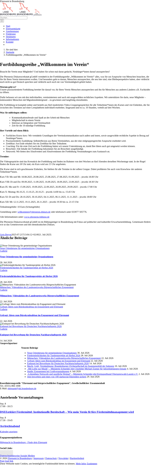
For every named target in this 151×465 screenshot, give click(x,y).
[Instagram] (1, 453)
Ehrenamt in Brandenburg (20, 458)
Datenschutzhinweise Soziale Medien (17, 455)
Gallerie (3, 251)
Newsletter (63, 458)
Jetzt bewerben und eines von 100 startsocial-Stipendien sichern (56, 376)
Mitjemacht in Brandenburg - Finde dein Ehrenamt (23, 442)
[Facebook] (4, 453)
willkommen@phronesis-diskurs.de (34, 212)
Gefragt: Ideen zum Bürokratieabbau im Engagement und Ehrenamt (31, 306)
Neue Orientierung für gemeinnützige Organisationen (25, 248)
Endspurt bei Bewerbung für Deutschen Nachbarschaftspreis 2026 (31, 326)
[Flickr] (8, 453)
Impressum (38, 458)
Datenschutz (51, 458)
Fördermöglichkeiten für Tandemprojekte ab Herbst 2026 (26, 267)
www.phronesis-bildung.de (36, 217)
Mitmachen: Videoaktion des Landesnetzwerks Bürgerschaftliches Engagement (37, 287)
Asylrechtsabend (10, 426)
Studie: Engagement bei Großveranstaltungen (48, 371)
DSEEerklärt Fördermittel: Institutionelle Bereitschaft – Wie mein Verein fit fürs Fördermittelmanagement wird (67, 411)
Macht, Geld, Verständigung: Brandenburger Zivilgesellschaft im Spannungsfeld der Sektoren (70, 366)
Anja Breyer (6, 234)
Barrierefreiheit (77, 458)
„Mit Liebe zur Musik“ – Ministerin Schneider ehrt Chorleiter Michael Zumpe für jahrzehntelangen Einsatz (76, 368)
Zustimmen (92, 463)
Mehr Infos (81, 463)
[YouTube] (11, 453)
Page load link (6, 461)
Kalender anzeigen (8, 431)
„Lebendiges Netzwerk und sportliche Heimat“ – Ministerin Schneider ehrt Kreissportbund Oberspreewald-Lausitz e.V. (82, 374)
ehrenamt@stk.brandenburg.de (22, 388)
